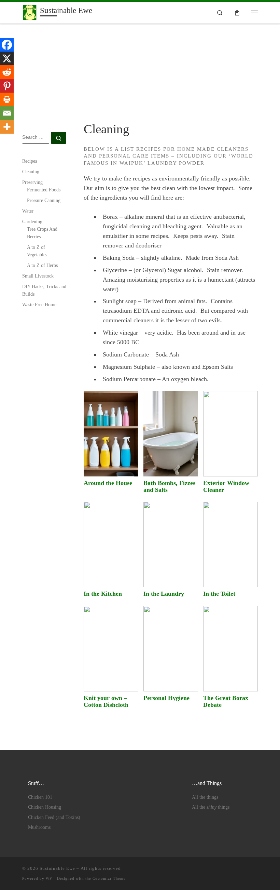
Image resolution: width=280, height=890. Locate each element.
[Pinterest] (7, 86)
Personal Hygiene (166, 698)
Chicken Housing (44, 807)
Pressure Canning (43, 200)
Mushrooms (39, 827)
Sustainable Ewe (57, 868)
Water (27, 211)
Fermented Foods (43, 189)
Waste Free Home (39, 304)
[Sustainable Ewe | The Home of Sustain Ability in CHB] (30, 12)
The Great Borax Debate (225, 701)
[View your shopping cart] (237, 12)
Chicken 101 (40, 797)
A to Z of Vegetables (37, 250)
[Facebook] (7, 45)
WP (49, 878)
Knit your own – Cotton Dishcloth (106, 701)
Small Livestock (38, 276)
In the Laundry (163, 593)
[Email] (7, 113)
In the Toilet (219, 593)
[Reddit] (7, 72)
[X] (7, 58)
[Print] (7, 99)
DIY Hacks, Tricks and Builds (44, 290)
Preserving (32, 182)
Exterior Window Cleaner (226, 486)
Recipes (29, 161)
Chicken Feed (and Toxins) (54, 817)
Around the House (108, 483)
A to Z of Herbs (42, 265)
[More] (7, 127)
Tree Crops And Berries (42, 232)
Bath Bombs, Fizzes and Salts (169, 486)
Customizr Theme (109, 878)
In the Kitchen (103, 593)
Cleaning (30, 171)
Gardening (32, 221)
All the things (205, 797)
